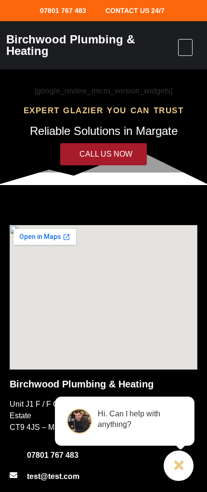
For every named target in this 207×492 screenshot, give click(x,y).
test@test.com (53, 476)
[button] (185, 47)
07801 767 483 (63, 10)
